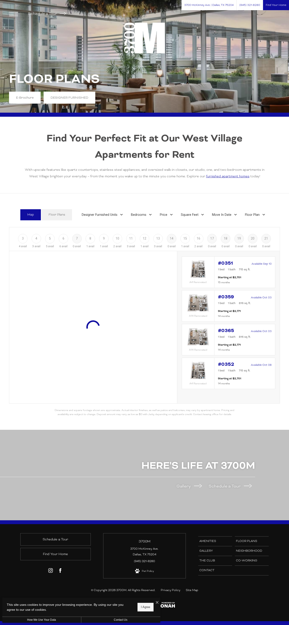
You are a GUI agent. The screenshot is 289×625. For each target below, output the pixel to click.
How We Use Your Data (41, 619)
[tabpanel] (144, 321)
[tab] (30, 214)
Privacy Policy (170, 590)
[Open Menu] (13, 14)
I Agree (145, 607)
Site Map (192, 590)
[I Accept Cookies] (157, 602)
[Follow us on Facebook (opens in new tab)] (60, 571)
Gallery (184, 486)
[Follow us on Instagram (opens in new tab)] (50, 571)
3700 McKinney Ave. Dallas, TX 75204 (144, 551)
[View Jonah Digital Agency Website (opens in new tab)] (166, 606)
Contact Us (120, 619)
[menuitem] (215, 541)
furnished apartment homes (227, 176)
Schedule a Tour (43, 13)
